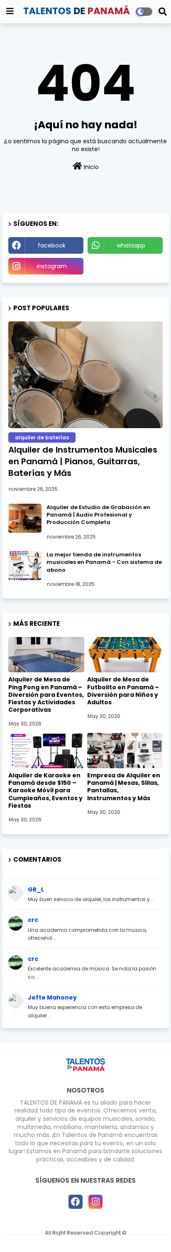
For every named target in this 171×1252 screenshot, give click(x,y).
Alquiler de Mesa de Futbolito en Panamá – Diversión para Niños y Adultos (123, 691)
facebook (52, 245)
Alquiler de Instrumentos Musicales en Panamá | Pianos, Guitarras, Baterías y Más (82, 461)
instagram (52, 266)
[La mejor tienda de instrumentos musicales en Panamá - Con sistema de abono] (25, 565)
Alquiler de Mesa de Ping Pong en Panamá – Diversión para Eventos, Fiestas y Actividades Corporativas (46, 694)
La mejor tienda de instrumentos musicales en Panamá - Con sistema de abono (104, 562)
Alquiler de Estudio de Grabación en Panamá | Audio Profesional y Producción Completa (98, 515)
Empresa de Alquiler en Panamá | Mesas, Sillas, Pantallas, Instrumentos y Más (123, 787)
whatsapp (131, 245)
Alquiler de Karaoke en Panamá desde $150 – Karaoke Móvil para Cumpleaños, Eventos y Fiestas (45, 790)
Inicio (90, 167)
